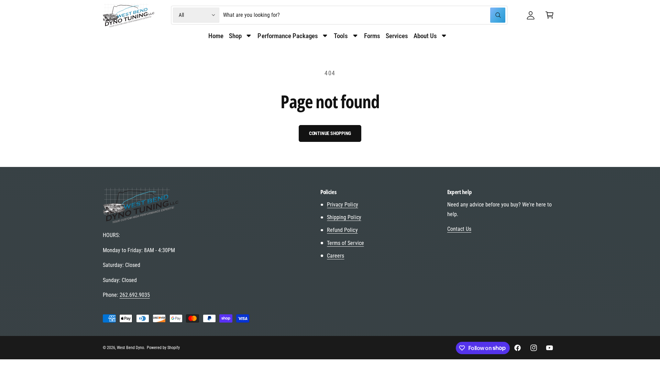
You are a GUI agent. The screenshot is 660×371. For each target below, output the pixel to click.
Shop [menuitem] (235, 36)
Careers (335, 255)
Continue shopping (330, 133)
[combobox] (364, 15)
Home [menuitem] (215, 36)
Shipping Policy (344, 217)
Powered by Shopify (163, 347)
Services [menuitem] (397, 36)
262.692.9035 (135, 295)
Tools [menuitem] (341, 36)
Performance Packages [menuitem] (287, 36)
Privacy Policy (342, 204)
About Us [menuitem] (425, 36)
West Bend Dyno (130, 347)
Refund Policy (342, 230)
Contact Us (459, 229)
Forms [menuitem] (372, 36)
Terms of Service (345, 243)
